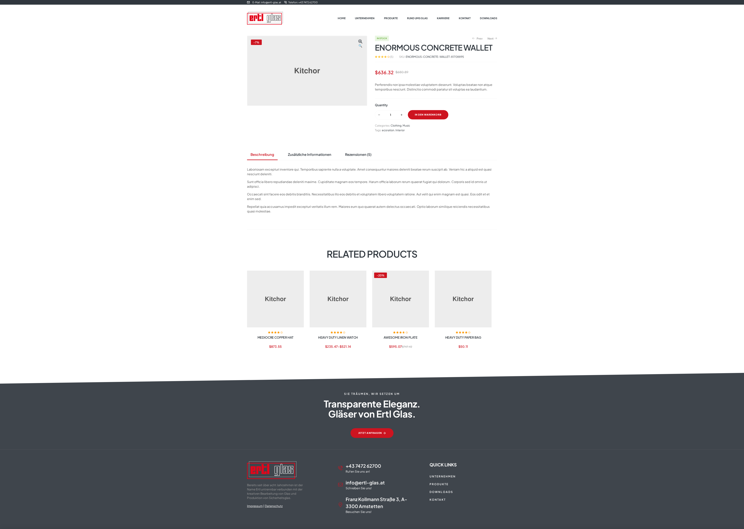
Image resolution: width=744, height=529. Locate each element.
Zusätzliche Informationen (309, 154)
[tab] (264, 154)
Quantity (381, 105)
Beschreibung (262, 154)
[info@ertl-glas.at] (340, 484)
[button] (360, 44)
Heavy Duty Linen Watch (338, 337)
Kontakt (438, 499)
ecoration (388, 130)
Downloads (441, 492)
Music (406, 125)
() (391, 56)
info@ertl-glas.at (365, 482)
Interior (400, 130)
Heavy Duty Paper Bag (463, 337)
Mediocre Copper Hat (275, 337)
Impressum (255, 506)
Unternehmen (443, 476)
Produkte (439, 484)
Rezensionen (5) (358, 154)
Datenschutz (274, 506)
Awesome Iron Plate (401, 337)
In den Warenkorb (428, 114)
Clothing (396, 125)
